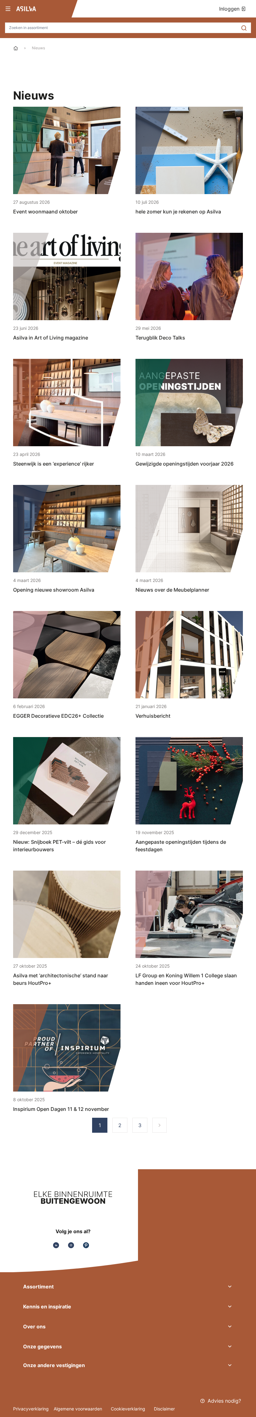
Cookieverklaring (128, 1408)
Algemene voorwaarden (78, 1408)
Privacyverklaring (31, 1408)
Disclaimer (164, 1408)
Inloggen (230, 9)
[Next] (159, 1125)
